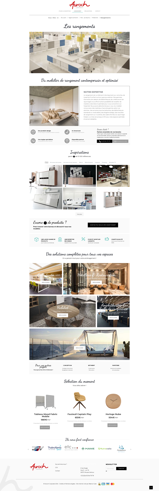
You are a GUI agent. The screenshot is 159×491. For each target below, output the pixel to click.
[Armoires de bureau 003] (113, 176)
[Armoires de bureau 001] (45, 176)
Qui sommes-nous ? (61, 464)
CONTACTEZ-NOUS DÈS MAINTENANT (103, 225)
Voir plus (79, 214)
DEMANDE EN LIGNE (121, 141)
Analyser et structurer (67, 368)
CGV (56, 467)
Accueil (63, 17)
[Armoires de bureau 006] (113, 198)
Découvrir (45, 282)
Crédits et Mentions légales (67, 484)
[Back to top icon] (151, 487)
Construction (91, 368)
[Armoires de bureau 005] (79, 198)
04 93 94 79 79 (105, 141)
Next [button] (131, 449)
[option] (37, 449)
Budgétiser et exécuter (67, 370)
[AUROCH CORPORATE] (79, 5)
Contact (57, 471)
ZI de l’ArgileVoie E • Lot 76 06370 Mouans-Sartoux (87, 470)
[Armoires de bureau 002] (79, 176)
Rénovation (91, 370)
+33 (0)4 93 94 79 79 (87, 475)
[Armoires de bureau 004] (45, 198)
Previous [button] (28, 449)
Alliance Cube (93, 484)
